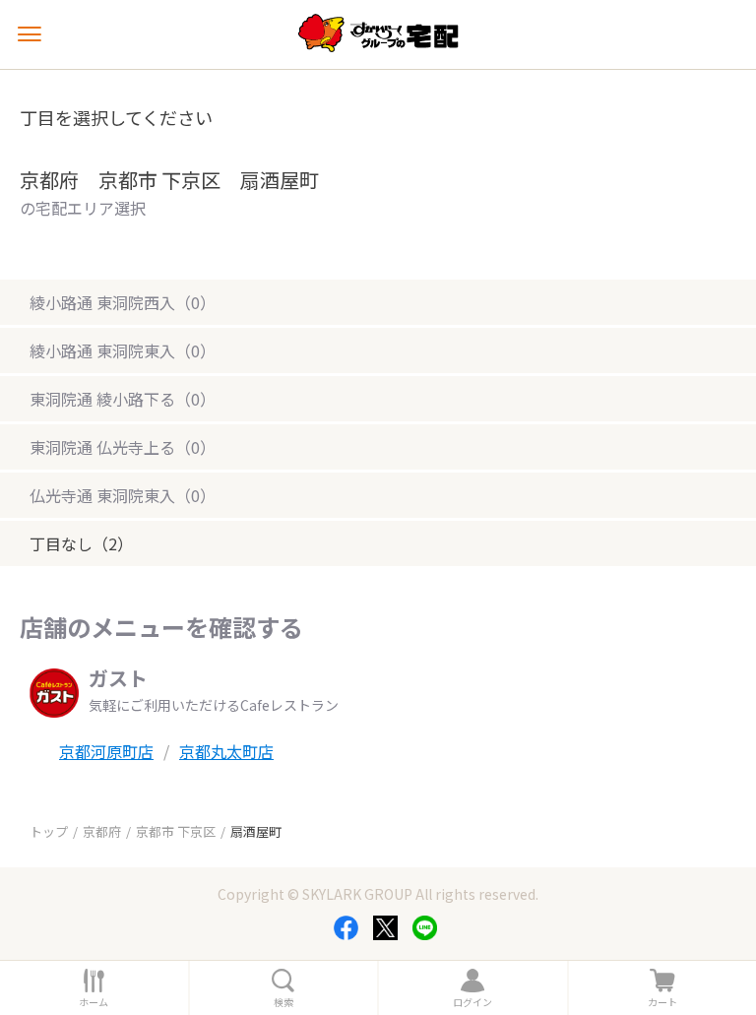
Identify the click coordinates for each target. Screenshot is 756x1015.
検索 (283, 1002)
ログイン (472, 1002)
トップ (49, 831)
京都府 (102, 831)
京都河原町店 (106, 751)
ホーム (93, 1002)
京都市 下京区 (176, 831)
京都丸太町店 (226, 751)
